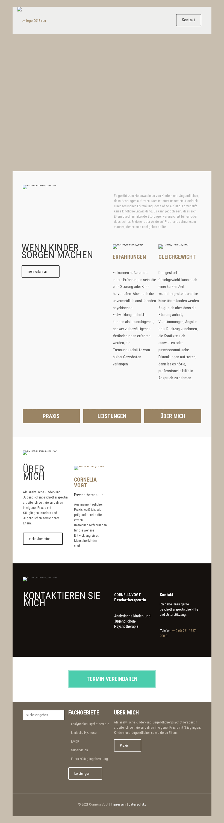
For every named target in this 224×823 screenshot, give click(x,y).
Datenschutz (137, 804)
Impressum (118, 804)
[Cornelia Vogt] (31, 20)
